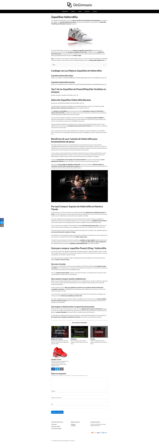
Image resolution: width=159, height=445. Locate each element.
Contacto (95, 11)
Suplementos (65, 11)
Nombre (53, 391)
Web (52, 404)
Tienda (79, 11)
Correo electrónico (56, 397)
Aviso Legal (54, 424)
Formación (87, 11)
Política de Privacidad (56, 428)
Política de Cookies (55, 426)
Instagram (73, 425)
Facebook (73, 424)
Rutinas (73, 11)
